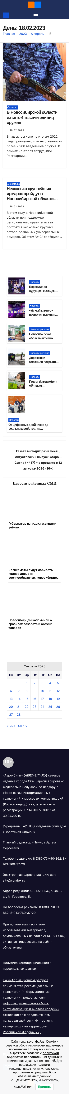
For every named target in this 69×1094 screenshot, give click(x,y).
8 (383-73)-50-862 (47, 858)
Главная (9, 34)
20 (11, 707)
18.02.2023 (17, 130)
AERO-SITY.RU (53, 936)
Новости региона (39, 329)
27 (11, 714)
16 (34, 699)
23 (34, 707)
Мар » (22, 726)
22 (27, 707)
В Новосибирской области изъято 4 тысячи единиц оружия (32, 117)
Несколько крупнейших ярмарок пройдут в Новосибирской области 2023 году (30, 196)
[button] (64, 15)
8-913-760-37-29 (23, 913)
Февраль (37, 34)
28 (19, 714)
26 (58, 707)
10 (42, 691)
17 (42, 699)
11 (50, 691)
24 (42, 707)
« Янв (11, 726)
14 (19, 699)
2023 (23, 34)
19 (58, 699)
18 (50, 699)
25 (50, 707)
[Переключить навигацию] (35, 15)
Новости (34, 282)
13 (11, 699)
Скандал (12, 107)
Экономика (13, 183)
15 (26, 699)
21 (19, 707)
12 (58, 691)
